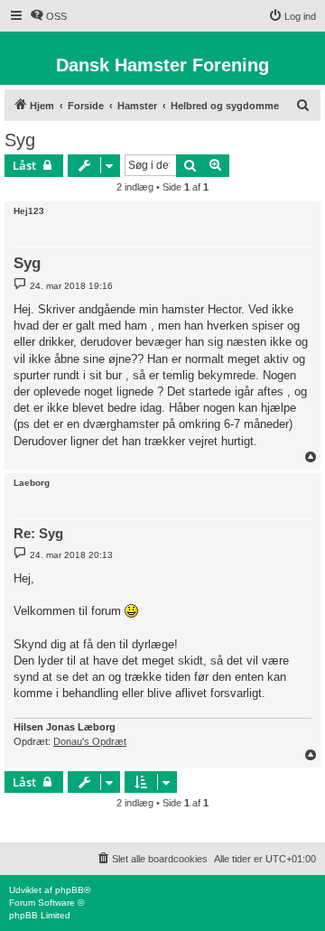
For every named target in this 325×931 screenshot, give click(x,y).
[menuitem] (48, 16)
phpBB (69, 890)
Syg (20, 140)
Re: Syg (38, 533)
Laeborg (32, 483)
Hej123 (29, 211)
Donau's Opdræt (89, 741)
